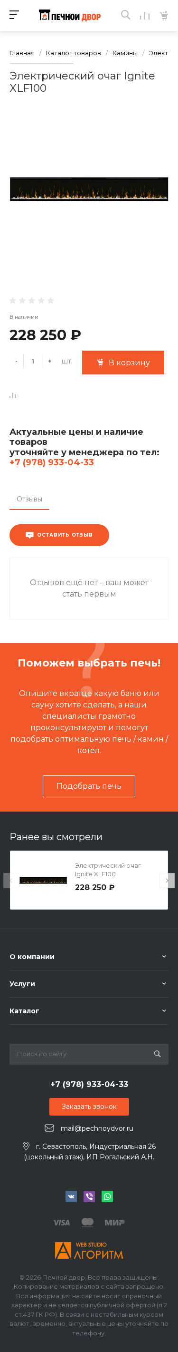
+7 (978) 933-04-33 (51, 462)
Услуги (22, 984)
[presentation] (11, 880)
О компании (32, 956)
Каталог (24, 1011)
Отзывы (29, 499)
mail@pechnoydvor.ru (97, 1128)
